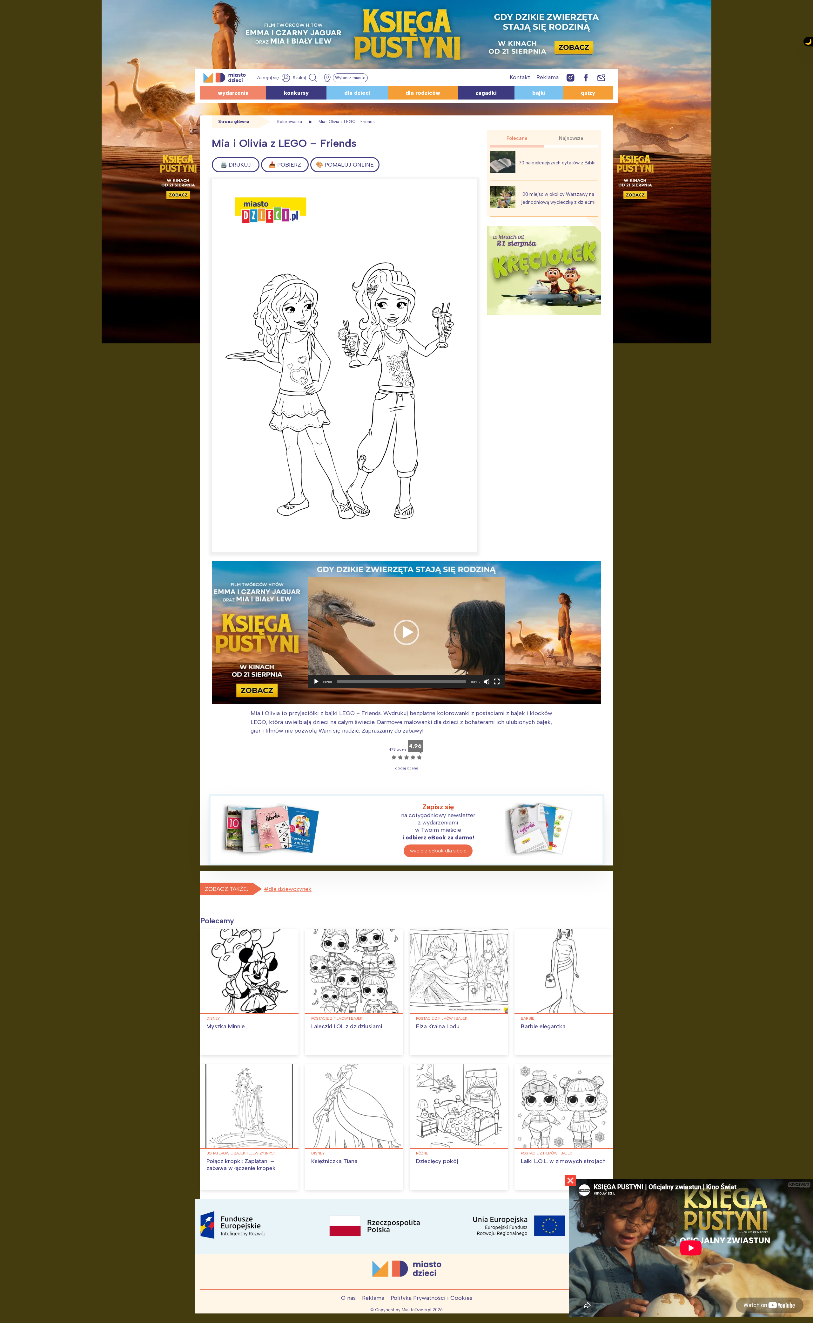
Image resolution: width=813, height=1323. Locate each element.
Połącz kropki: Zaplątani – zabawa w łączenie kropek (241, 1165)
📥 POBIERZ (285, 164)
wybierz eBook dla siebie (438, 851)
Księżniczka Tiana (334, 1161)
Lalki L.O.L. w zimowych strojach (563, 1161)
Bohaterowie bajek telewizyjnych (241, 1153)
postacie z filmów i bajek (336, 1018)
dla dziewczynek (290, 888)
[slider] (401, 681)
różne (422, 1153)
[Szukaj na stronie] (306, 78)
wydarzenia (233, 92)
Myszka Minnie (225, 1026)
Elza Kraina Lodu (438, 1026)
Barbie (527, 1018)
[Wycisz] (486, 682)
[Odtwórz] (316, 682)
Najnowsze (571, 138)
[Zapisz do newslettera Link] (601, 77)
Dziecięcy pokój (437, 1161)
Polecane (517, 138)
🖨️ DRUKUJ (235, 164)
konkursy (296, 92)
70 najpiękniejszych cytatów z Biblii (557, 163)
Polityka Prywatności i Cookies (431, 1297)
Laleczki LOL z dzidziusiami (346, 1026)
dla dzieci (357, 92)
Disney (213, 1018)
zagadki (486, 92)
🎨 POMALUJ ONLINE (345, 164)
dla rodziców (423, 92)
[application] (406, 632)
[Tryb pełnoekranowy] (497, 682)
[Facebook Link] (585, 77)
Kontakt (520, 77)
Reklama (547, 77)
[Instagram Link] (570, 77)
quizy (588, 92)
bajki (539, 92)
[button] (406, 632)
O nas (348, 1297)
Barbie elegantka (543, 1026)
